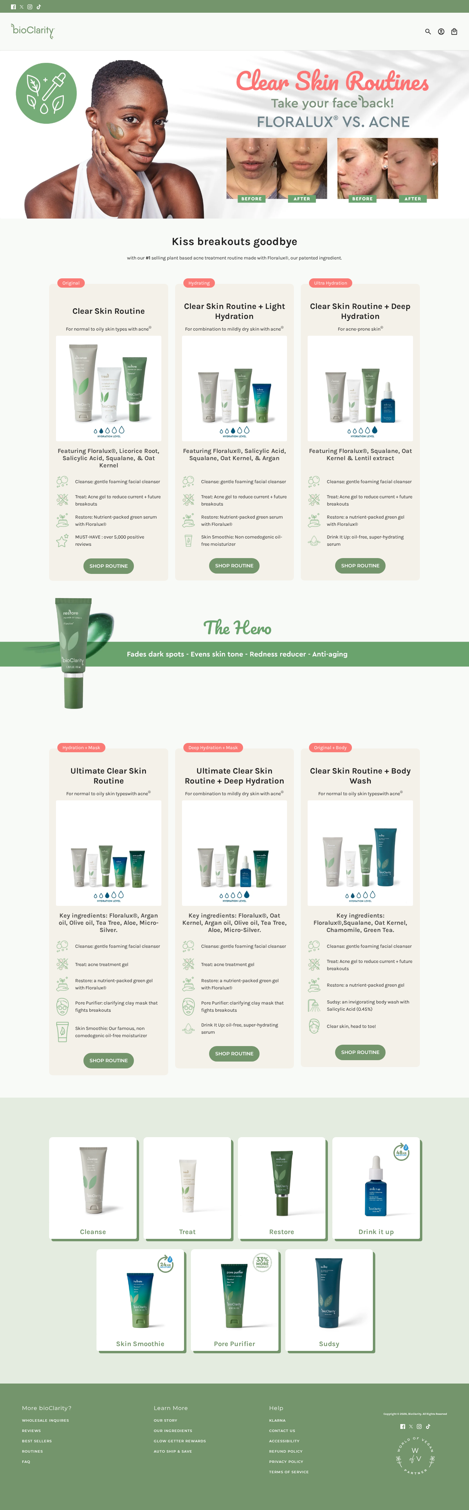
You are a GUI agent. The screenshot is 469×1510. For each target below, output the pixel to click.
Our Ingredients (173, 1431)
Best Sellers (37, 1441)
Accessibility (284, 1441)
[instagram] (30, 6)
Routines (32, 1451)
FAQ (26, 1461)
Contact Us (282, 1431)
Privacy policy (286, 1461)
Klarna (277, 1420)
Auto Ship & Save (173, 1451)
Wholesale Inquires (45, 1420)
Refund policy (286, 1451)
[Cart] (454, 31)
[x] (21, 6)
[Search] (428, 31)
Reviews (31, 1431)
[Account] (441, 31)
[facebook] (13, 6)
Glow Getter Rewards (180, 1441)
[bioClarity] (33, 31)
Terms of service (289, 1472)
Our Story (166, 1420)
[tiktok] (39, 6)
